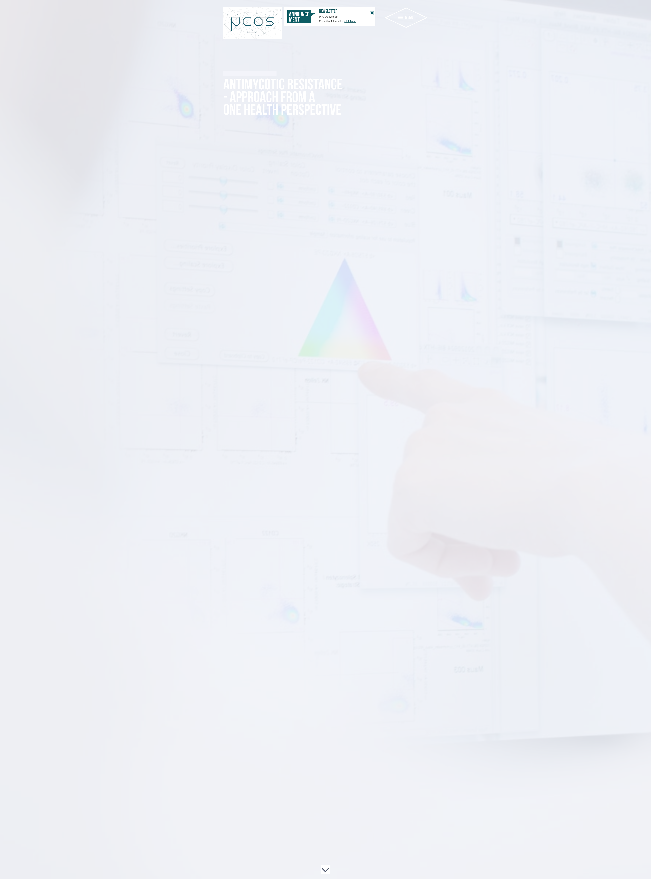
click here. (350, 21)
